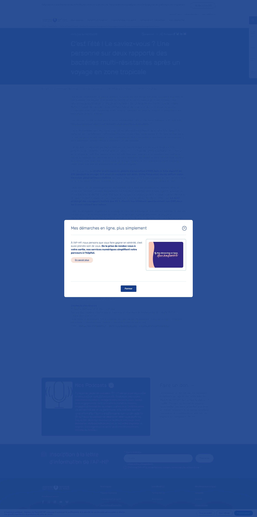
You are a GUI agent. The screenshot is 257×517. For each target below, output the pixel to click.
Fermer (128, 288)
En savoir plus (82, 260)
